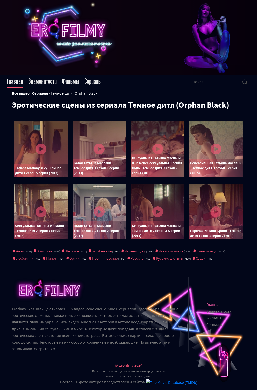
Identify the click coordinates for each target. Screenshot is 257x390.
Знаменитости (42, 81)
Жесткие (72, 251)
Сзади (200, 258)
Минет (51, 258)
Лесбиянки (24, 258)
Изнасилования (170, 251)
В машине (44, 251)
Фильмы (70, 81)
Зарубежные (102, 251)
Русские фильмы (169, 258)
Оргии (74, 258)
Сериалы (93, 81)
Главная (15, 81)
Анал (20, 251)
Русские (137, 258)
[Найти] (245, 81)
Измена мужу (135, 251)
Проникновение (105, 258)
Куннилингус (206, 251)
